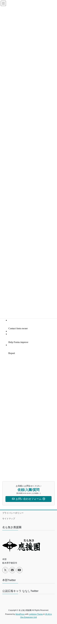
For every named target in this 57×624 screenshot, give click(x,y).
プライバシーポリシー (13, 513)
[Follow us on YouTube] (19, 570)
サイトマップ (8, 518)
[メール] (12, 570)
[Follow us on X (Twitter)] (5, 570)
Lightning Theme (36, 614)
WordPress (20, 614)
